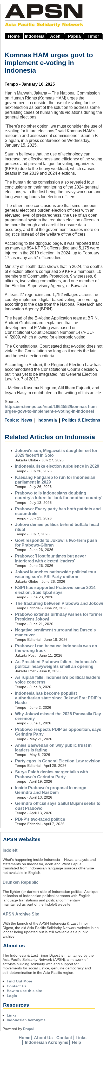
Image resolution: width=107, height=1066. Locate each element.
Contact (64, 1038)
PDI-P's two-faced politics (40, 819)
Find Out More (19, 981)
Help (76, 1042)
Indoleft (10, 850)
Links (12, 1015)
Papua (74, 36)
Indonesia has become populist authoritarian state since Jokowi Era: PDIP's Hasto (58, 698)
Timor (93, 36)
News (26, 420)
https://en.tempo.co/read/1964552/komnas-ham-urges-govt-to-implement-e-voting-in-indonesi (51, 408)
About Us (43, 1038)
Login (12, 996)
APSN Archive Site (21, 914)
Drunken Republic (20, 882)
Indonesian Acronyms (26, 1020)
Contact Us (16, 986)
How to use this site (24, 991)
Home (14, 36)
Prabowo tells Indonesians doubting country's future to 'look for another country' (58, 495)
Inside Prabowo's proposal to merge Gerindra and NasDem (50, 790)
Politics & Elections (81, 420)
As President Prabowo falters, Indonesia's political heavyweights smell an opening (56, 664)
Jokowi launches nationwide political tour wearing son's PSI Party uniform (55, 574)
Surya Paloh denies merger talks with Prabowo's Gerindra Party (51, 774)
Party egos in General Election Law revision (58, 761)
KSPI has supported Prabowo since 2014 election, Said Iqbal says (55, 589)
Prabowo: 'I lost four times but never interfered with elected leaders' (50, 558)
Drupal (28, 1029)
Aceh (55, 36)
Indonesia (34, 36)
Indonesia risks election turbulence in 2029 (57, 466)
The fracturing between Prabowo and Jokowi (59, 603)
